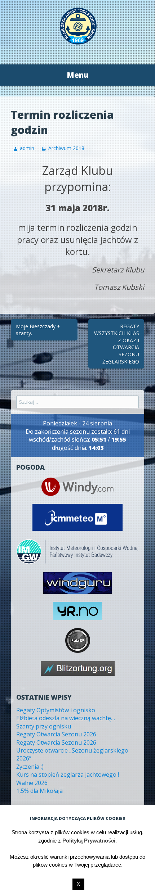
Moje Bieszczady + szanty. (38, 330)
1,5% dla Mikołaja (39, 791)
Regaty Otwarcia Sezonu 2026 (56, 734)
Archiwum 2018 (66, 148)
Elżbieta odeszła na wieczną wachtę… (65, 718)
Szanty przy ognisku (43, 726)
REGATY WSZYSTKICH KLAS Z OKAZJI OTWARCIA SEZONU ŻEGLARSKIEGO (116, 344)
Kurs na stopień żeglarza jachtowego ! (67, 774)
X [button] (78, 884)
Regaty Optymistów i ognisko (55, 710)
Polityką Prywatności (88, 840)
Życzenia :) (30, 767)
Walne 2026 (32, 783)
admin (27, 148)
